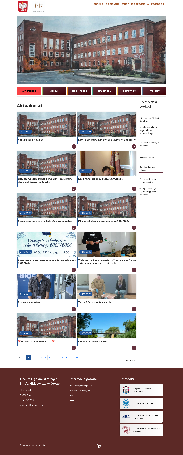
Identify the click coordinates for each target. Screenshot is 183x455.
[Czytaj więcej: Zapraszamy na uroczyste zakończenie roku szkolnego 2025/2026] (74, 270)
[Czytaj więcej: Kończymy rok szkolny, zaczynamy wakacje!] (134, 189)
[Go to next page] (72, 357)
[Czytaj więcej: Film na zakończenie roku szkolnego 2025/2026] (134, 228)
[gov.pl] (23, 7)
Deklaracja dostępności (81, 386)
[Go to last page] (76, 357)
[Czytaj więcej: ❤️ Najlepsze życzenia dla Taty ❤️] (74, 348)
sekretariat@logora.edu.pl (31, 405)
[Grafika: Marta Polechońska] (91, 50)
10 (67, 357)
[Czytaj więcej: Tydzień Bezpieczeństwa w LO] (134, 309)
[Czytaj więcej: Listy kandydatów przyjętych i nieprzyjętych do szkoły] (134, 146)
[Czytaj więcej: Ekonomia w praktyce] (74, 309)
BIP (72, 396)
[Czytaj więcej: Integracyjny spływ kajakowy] (134, 348)
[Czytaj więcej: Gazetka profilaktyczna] (74, 146)
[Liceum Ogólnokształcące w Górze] (38, 7)
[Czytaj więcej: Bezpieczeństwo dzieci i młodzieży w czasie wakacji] (74, 228)
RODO (73, 400)
